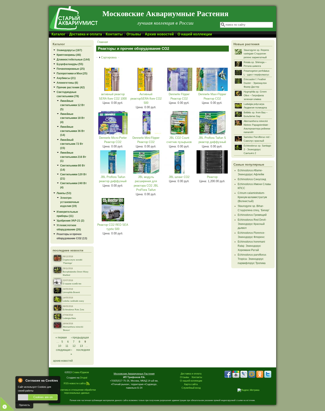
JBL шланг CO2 (179, 177)
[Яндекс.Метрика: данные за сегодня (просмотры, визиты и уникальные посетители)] (248, 390)
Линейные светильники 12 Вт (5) (72, 104)
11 (66, 345)
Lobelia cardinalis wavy (73, 301)
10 (59, 345)
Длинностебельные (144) (73, 59)
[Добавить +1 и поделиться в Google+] (235, 374)
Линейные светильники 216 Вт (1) (73, 156)
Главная (102, 42)
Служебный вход (191, 387)
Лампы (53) (64, 193)
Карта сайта (191, 384)
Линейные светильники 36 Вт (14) (72, 130)
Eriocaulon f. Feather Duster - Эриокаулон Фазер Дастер (255, 83)
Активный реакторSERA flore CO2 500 (146, 98)
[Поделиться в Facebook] (227, 374)
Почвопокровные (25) (71, 68)
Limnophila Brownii (71, 292)
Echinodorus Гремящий (252, 214)
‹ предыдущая (80, 337)
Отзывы (133, 34)
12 (74, 345)
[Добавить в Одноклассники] (259, 374)
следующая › (64, 349)
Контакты (114, 34)
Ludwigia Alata (69, 318)
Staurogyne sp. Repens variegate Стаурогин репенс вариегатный (256, 54)
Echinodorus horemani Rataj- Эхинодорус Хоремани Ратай (251, 245)
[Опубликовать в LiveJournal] (243, 374)
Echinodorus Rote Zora (73, 310)
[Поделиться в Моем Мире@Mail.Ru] (251, 374)
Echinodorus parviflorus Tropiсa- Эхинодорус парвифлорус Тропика (252, 258)
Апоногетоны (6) (67, 82)
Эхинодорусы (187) (69, 50)
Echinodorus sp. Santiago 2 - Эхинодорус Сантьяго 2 (257, 149)
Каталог (58, 34)
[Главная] (73, 30)
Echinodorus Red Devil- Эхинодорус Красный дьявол (252, 223)
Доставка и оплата (85, 34)
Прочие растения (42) (71, 87)
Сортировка (109, 57)
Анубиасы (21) (66, 78)
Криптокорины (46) (69, 54)
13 (81, 345)
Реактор (212, 177)
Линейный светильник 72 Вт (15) (71, 143)
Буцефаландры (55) (70, 64)
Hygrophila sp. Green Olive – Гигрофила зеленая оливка (255, 95)
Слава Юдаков (80, 372)
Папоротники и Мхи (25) (72, 73)
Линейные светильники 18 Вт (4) (72, 117)
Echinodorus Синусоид (252, 179)
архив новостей (63, 360)
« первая (61, 337)
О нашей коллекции (195, 34)
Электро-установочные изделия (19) (69, 201)
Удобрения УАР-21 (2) (70, 220)
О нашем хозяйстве (72, 284)
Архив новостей (159, 34)
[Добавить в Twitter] (267, 374)
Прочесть (24, 405)
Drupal (83, 377)
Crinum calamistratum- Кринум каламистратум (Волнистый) (252, 197)
